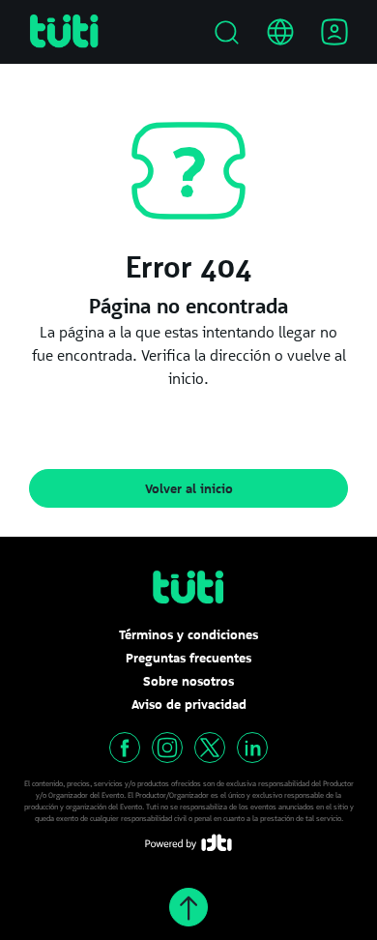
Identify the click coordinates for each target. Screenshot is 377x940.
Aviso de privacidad (188, 704)
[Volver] (188, 907)
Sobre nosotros (188, 681)
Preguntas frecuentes (188, 657)
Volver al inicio (189, 488)
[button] (124, 747)
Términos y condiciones (188, 634)
